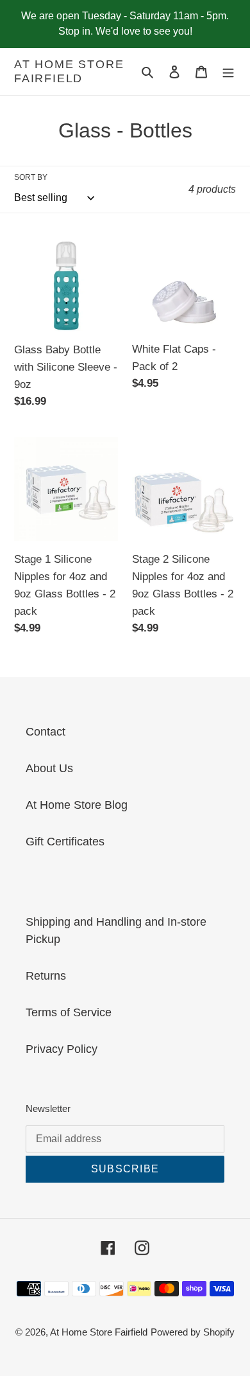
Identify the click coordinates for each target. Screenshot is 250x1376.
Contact (45, 731)
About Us (49, 768)
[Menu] (228, 72)
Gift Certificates (65, 841)
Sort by (30, 177)
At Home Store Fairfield (69, 71)
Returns (46, 975)
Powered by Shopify (193, 1332)
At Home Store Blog (77, 804)
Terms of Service (69, 1012)
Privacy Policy (61, 1049)
